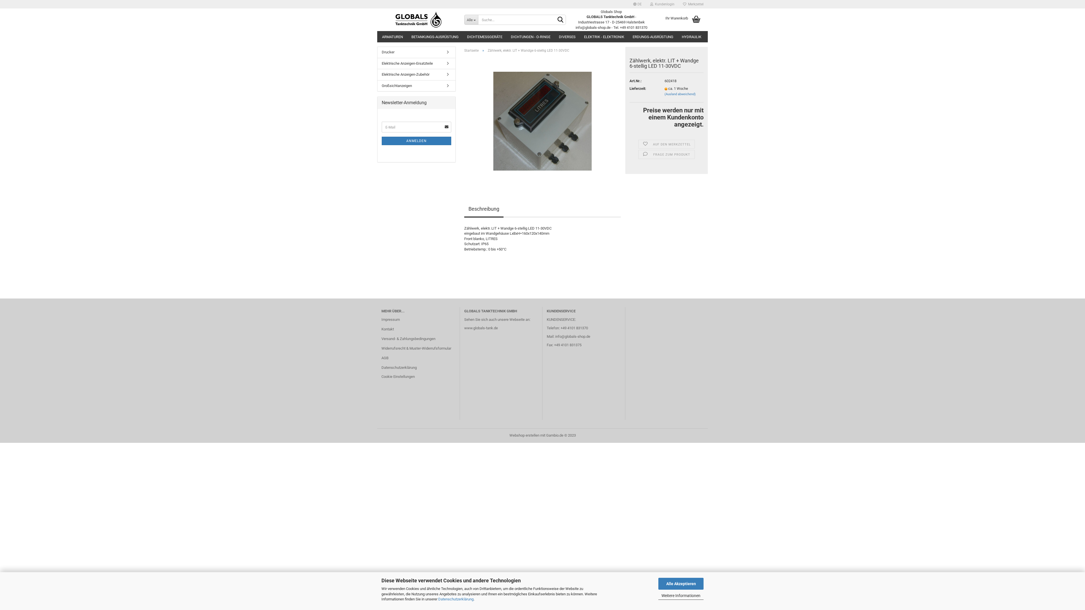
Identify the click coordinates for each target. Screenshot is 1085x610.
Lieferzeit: (638, 88)
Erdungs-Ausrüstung (653, 37)
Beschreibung (483, 209)
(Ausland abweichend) (680, 94)
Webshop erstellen (524, 435)
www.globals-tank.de (481, 328)
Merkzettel (695, 4)
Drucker (388, 52)
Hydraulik (691, 37)
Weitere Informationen (680, 595)
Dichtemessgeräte (484, 37)
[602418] (542, 121)
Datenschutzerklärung (456, 599)
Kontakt (387, 329)
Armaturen (392, 37)
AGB (385, 358)
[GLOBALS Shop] (418, 19)
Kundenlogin (663, 4)
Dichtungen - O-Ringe (530, 37)
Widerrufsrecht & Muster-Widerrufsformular (416, 348)
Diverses (567, 37)
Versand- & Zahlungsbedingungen (408, 339)
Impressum (390, 319)
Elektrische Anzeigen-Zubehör (405, 74)
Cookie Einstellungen (398, 376)
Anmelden (416, 141)
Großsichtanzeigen (397, 86)
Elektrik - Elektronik (604, 37)
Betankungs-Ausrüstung (435, 37)
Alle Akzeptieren (681, 583)
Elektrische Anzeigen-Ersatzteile (407, 63)
